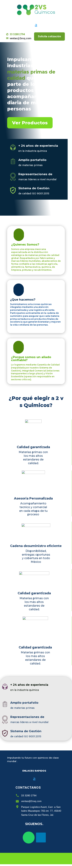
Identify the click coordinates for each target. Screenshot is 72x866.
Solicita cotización (49, 36)
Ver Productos (30, 123)
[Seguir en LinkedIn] (41, 837)
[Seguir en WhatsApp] (29, 837)
